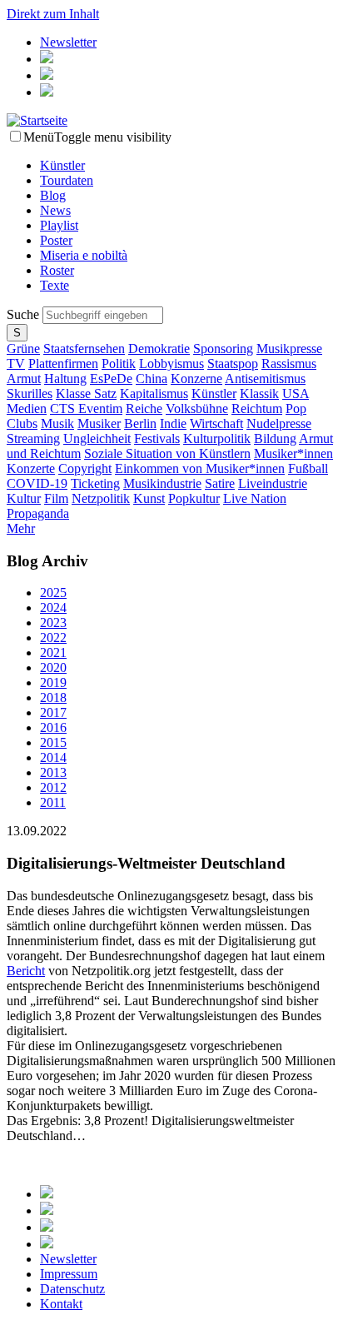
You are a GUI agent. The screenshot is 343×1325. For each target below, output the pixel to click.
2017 (53, 712)
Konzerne (196, 378)
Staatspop (232, 363)
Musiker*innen (293, 453)
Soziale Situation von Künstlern (167, 453)
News (55, 210)
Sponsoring (223, 348)
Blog (53, 195)
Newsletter (68, 42)
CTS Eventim (86, 408)
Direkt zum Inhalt (53, 14)
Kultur (24, 498)
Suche (24, 314)
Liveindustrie (272, 483)
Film (56, 498)
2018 (53, 697)
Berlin (140, 423)
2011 (53, 802)
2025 (53, 592)
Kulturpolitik (217, 438)
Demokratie (159, 348)
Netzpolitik (101, 498)
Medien (27, 408)
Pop (296, 408)
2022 (53, 637)
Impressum (68, 1274)
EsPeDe (111, 378)
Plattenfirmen (63, 363)
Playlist (59, 225)
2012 (53, 787)
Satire (220, 483)
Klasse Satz (86, 393)
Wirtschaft (216, 423)
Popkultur (194, 498)
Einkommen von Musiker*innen (200, 468)
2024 (53, 607)
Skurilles (29, 393)
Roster (57, 270)
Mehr (21, 528)
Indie (173, 423)
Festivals (157, 438)
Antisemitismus (265, 378)
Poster (56, 240)
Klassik (259, 393)
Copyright (85, 468)
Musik (57, 423)
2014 (53, 757)
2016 (53, 727)
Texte (54, 285)
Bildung (275, 438)
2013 (53, 772)
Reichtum (256, 408)
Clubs (22, 423)
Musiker (99, 423)
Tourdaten (66, 180)
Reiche (144, 408)
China (151, 378)
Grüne (23, 348)
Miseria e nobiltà (83, 255)
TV (16, 363)
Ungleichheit (97, 438)
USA (295, 393)
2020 (53, 667)
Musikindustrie (162, 483)
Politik (119, 363)
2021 (53, 652)
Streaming (33, 438)
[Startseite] (37, 120)
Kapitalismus (154, 393)
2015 (53, 742)
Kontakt (61, 1304)
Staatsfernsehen (84, 348)
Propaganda (38, 513)
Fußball (308, 468)
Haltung (65, 378)
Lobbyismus (171, 363)
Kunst (149, 498)
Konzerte (31, 468)
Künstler (62, 165)
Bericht (26, 971)
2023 (53, 622)
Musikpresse (289, 348)
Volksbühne (197, 408)
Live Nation (254, 498)
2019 (53, 682)
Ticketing (95, 483)
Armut (24, 378)
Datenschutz (72, 1289)
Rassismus (288, 363)
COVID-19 (37, 483)
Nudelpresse (278, 423)
